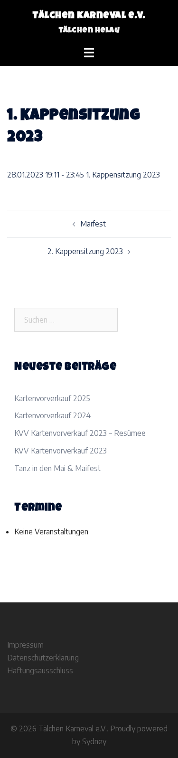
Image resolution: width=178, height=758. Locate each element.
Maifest (93, 223)
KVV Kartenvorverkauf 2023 (60, 450)
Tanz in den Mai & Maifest (57, 468)
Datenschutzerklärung (43, 657)
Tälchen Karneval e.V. (89, 16)
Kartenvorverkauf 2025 (52, 398)
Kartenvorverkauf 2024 (52, 415)
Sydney (94, 741)
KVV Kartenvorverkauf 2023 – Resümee (80, 433)
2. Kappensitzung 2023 (85, 251)
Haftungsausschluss (40, 670)
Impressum (25, 645)
